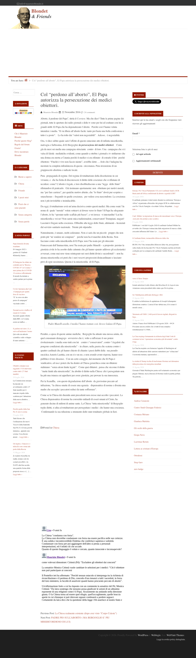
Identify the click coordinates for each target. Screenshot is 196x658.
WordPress (143, 635)
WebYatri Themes (175, 635)
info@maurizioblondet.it (31, 3)
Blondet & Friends (41, 13)
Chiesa (21, 183)
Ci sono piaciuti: (19, 356)
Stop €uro (138, 462)
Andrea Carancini (141, 400)
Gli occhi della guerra (143, 428)
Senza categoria (25, 214)
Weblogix (156, 635)
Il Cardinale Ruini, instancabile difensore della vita (150, 238)
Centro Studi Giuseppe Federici (147, 407)
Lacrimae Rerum (141, 441)
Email (136, 133)
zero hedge (138, 469)
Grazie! (18, 148)
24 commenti (89, 112)
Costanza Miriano (141, 414)
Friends (21, 190)
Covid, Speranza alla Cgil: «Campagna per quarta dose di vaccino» (22, 291)
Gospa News (139, 434)
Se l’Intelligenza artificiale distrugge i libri (147, 294)
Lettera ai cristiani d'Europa (146, 448)
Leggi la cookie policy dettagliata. (171, 639)
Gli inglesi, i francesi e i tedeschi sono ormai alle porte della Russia (21, 446)
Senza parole (23, 221)
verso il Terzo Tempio (140, 278)
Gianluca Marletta (141, 421)
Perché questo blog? (23, 140)
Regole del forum (22, 144)
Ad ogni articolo (143, 154)
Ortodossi (138, 455)
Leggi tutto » (17, 402)
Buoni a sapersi (25, 176)
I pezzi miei (23, 197)
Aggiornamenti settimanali (148, 160)
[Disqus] (83, 480)
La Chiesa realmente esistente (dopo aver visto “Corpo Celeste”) (86, 613)
